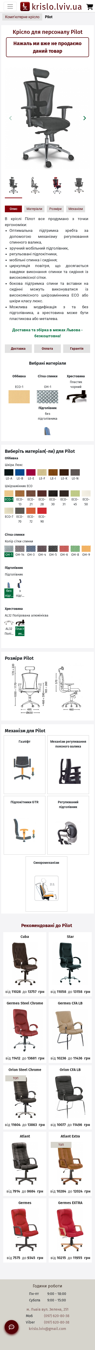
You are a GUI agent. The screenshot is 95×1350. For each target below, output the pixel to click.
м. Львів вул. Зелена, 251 (47, 1309)
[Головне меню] (10, 6)
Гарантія (76, 348)
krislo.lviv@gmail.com (47, 1329)
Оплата (47, 348)
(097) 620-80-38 (56, 1316)
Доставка (18, 348)
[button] (84, 118)
